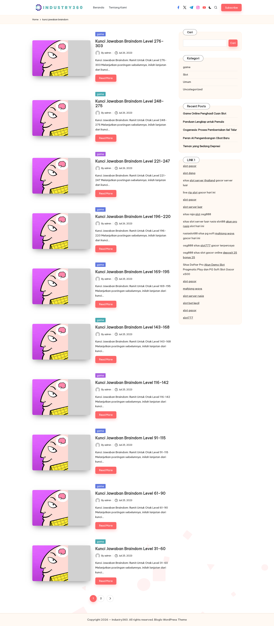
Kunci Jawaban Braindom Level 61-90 (130, 493)
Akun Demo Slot (214, 264)
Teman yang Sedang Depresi (201, 146)
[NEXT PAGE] (110, 598)
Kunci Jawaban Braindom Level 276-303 (129, 43)
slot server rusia (193, 296)
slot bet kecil (191, 303)
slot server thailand (202, 180)
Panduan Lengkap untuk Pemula (203, 121)
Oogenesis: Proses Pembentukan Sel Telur (210, 130)
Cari (190, 32)
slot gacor (189, 166)
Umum (187, 82)
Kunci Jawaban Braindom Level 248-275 (129, 103)
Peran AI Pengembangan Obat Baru (206, 138)
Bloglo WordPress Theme (170, 619)
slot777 (205, 245)
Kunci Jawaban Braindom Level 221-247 (132, 161)
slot (197, 214)
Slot (185, 74)
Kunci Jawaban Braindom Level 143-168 (132, 327)
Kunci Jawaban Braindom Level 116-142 (132, 382)
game (100, 34)
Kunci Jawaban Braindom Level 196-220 (133, 216)
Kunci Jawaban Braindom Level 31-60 (130, 548)
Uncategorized (192, 89)
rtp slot (193, 192)
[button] (231, 7)
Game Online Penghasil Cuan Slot (204, 113)
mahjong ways (224, 233)
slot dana (189, 173)
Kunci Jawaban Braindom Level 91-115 (130, 437)
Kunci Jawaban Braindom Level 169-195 (132, 271)
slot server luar (192, 207)
